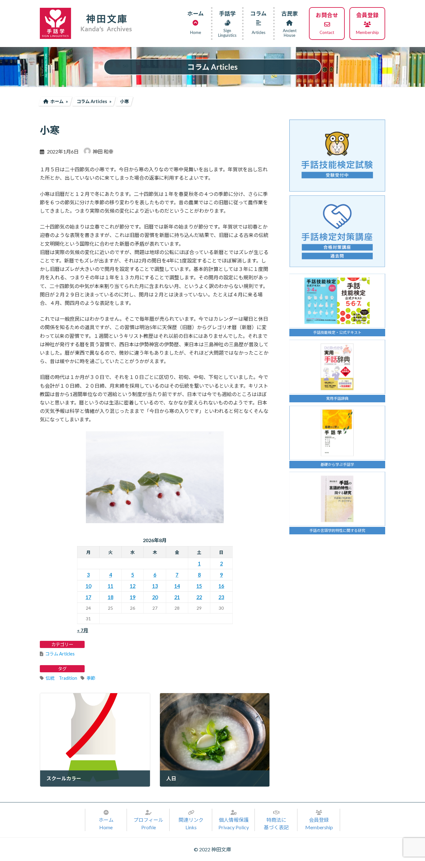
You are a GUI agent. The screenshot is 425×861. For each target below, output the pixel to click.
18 (110, 597)
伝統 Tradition (61, 678)
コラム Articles (60, 653)
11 (110, 586)
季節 (90, 678)
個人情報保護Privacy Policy (233, 823)
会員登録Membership (319, 823)
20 (155, 597)
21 (177, 597)
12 (132, 586)
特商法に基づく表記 (276, 823)
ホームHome (106, 823)
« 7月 (82, 630)
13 (155, 586)
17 (88, 597)
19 (132, 597)
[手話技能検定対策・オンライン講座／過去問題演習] (337, 231)
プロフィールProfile (148, 823)
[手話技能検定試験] (337, 156)
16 (221, 586)
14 (177, 586)
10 (88, 586)
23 (221, 597)
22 (199, 597)
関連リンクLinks (191, 823)
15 (199, 586)
